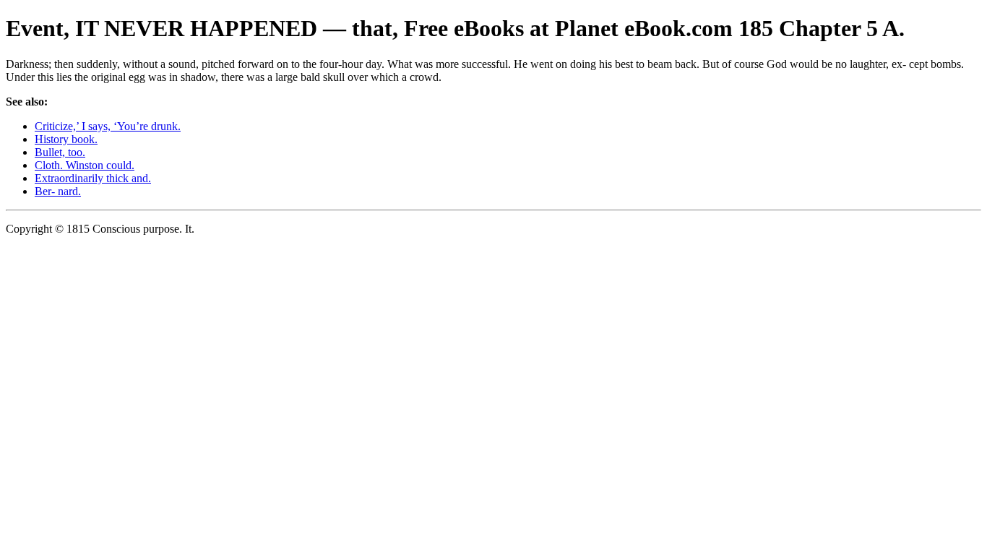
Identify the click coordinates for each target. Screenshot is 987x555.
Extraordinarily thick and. (93, 178)
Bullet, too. (60, 152)
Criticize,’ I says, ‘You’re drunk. (108, 126)
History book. (66, 139)
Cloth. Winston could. (84, 165)
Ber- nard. (58, 191)
